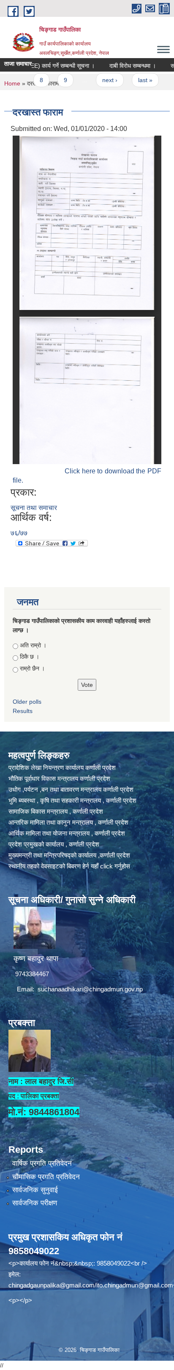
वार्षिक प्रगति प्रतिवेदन (42, 1163)
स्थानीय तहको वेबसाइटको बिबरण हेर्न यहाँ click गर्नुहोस (69, 866)
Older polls (27, 701)
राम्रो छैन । (32, 668)
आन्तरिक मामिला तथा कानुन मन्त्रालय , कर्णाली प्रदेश (68, 822)
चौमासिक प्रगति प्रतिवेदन (46, 1177)
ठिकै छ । (29, 656)
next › (94, 80)
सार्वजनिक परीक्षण (34, 1203)
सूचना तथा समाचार (34, 507)
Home (12, 83)
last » (129, 80)
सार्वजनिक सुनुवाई (35, 1190)
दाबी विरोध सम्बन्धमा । (117, 65)
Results (23, 711)
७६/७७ (19, 533)
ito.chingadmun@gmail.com (134, 1285)
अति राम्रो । (33, 645)
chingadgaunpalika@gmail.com (51, 1285)
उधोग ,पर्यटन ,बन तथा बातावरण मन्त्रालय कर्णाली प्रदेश (70, 789)
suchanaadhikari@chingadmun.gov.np (90, 989)
